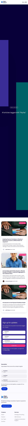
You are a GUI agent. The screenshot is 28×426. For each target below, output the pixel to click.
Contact (3, 421)
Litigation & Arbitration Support (20, 419)
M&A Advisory (18, 417)
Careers (3, 417)
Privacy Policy (7, 350)
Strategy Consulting (19, 414)
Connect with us (6, 406)
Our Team (3, 419)
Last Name (7, 336)
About (2, 414)
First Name (7, 331)
